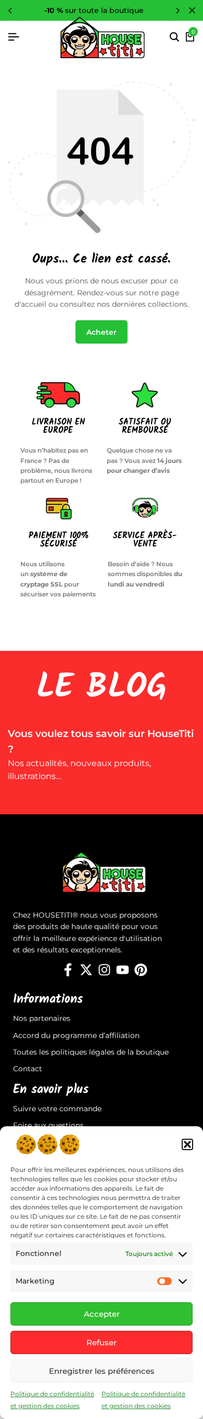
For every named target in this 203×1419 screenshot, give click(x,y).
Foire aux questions (48, 1125)
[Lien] (67, 970)
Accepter (102, 1314)
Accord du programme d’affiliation (76, 1035)
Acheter (101, 332)
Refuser (101, 1342)
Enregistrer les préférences (102, 1371)
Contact (27, 1068)
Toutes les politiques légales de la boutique (91, 1052)
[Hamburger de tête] (13, 37)
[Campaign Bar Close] (192, 10)
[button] (187, 1144)
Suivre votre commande (57, 1108)
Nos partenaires (41, 1018)
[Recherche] (174, 37)
